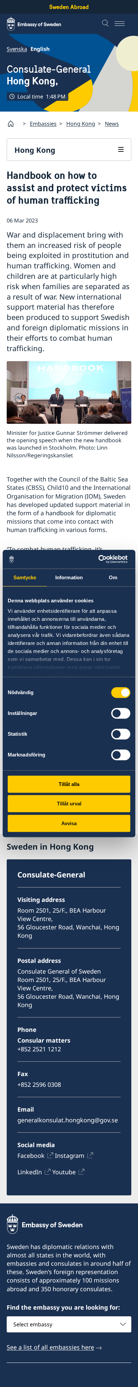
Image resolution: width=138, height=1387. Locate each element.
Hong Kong (80, 123)
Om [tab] (113, 577)
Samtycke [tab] (25, 577)
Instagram (69, 1155)
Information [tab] (69, 577)
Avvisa (69, 823)
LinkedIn (29, 1172)
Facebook (31, 1155)
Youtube (64, 1172)
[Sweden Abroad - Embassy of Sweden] (40, 23)
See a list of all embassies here (50, 1347)
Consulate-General (49, 75)
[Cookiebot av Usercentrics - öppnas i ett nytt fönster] (101, 559)
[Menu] (123, 24)
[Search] (106, 24)
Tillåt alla (69, 784)
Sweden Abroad (69, 7)
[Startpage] (13, 123)
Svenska (17, 49)
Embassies (43, 123)
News (112, 123)
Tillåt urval (69, 803)
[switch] (120, 713)
